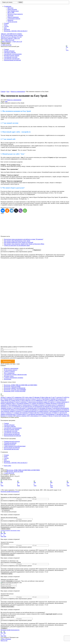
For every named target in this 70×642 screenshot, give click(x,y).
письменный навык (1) (9, 409)
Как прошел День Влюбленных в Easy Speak (17, 240)
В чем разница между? (10, 370)
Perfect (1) (56, 412)
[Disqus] (35, 280)
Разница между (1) (22, 414)
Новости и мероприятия (14, 100)
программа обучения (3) (46, 408)
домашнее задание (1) (7, 408)
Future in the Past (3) (35, 412)
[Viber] (20, 211)
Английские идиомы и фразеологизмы (15, 374)
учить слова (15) (29, 397)
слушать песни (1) (15, 400)
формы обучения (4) (52, 403)
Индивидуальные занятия (11, 55)
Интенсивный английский (12, 434)
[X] (16, 211)
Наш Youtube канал (13, 11)
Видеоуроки (7, 379)
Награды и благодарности (15, 14)
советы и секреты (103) (22, 416)
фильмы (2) (38, 397)
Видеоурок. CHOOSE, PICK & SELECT (15, 31)
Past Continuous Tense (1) (15, 405)
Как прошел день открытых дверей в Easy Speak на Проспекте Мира (24, 244)
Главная (6, 49)
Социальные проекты (14, 18)
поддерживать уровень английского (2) (27, 409)
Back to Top (4, 640)
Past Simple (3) (46, 399)
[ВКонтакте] (3, 211)
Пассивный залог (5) (47, 412)
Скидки (6, 26)
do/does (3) (52, 400)
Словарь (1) (45, 416)
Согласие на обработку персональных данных (10, 530)
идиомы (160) (12, 416)
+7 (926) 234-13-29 (8, 40)
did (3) (57, 400)
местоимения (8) (55, 411)
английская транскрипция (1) (36, 414)
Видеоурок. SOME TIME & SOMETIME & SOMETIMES (20, 385)
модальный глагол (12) (58, 406)
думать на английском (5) (8, 402)
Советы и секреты (9, 371)
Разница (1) (4, 416)
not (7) (54, 397)
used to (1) (53, 402)
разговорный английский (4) (42, 406)
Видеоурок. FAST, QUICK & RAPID (14, 391)
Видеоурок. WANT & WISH (12, 386)
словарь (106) (65, 416)
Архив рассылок (12, 21)
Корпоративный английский (12, 60)
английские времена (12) (24, 403)
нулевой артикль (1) (44, 411)
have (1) (47, 400)
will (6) (66, 397)
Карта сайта (7, 465)
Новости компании (13, 17)
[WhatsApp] (25, 211)
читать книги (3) (28, 405)
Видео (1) (51, 416)
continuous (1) (61, 405)
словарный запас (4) (33, 408)
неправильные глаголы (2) (47, 409)
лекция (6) (63, 400)
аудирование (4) (17, 406)
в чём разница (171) (35, 416)
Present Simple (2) (9, 399)
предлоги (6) (63, 412)
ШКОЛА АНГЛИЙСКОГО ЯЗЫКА (11, 34)
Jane (6, 101)
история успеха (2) (51, 405)
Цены (5, 25)
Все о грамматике (9, 373)
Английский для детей (10, 57)
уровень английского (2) (39, 403)
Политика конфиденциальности (10, 491)
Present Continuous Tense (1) (9, 403)
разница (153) (62, 399)
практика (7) (24, 402)
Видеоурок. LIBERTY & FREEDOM (14, 388)
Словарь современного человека (13, 377)
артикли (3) (19, 411)
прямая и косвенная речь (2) (9, 414)
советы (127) (10, 397)
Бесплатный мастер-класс (11, 449)
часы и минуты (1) (26, 400)
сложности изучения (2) (62, 409)
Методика (10, 8)
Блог (5, 28)
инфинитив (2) (40, 400)
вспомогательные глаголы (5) (23, 399)
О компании (7, 6)
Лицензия (10, 15)
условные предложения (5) (21, 412)
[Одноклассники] (7, 211)
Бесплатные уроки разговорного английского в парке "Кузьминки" (23, 239)
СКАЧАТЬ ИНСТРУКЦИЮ (8, 588)
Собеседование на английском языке (15, 446)
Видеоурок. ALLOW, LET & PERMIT (15, 389)
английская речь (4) (28, 406)
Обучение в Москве (10, 52)
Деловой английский (10, 443)
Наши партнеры (12, 9)
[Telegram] (12, 211)
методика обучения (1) (20, 408)
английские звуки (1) (63, 414)
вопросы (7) (9, 412)
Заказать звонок (5, 43)
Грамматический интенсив (12, 441)
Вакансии (10, 20)
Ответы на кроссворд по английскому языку (17, 245)
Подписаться (7, 361)
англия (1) (3, 397)
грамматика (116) (20, 397)
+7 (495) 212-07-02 (6, 45)
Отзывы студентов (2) (39, 405)
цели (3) (18, 402)
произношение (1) (51, 414)
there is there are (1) (47, 397)
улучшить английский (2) (30, 411)
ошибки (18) (54, 399)
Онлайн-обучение (9, 51)
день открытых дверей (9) (8, 411)
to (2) (33, 400)
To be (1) (39, 399)
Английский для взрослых (12, 58)
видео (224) (58, 416)
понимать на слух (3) (7, 406)
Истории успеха (8, 376)
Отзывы (6, 23)
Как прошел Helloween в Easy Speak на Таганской (18, 242)
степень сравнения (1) (62, 402)
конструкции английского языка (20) (39, 402)
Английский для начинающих (13, 54)
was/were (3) (60, 397)
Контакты (7, 29)
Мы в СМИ (11, 12)
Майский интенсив (9, 444)
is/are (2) (34, 399)
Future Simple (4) (5, 400)
